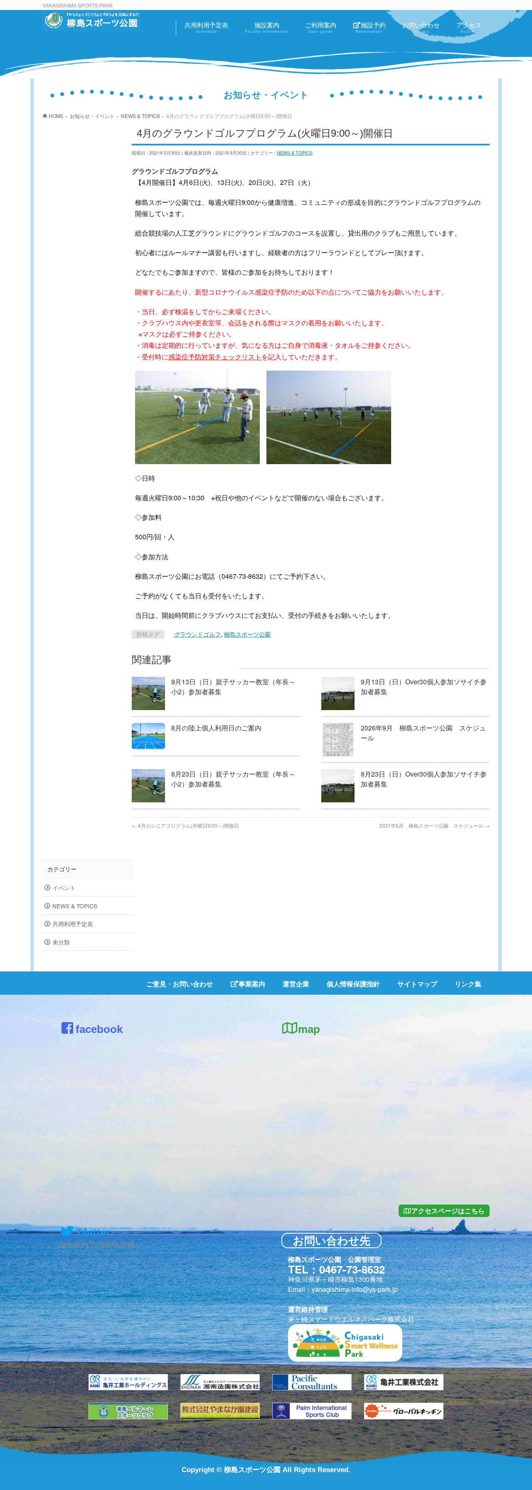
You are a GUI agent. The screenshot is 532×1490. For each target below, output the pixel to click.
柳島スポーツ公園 (247, 634)
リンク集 (468, 983)
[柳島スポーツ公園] (91, 23)
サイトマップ (417, 983)
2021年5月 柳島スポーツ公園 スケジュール (434, 825)
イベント (64, 887)
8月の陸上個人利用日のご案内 (216, 728)
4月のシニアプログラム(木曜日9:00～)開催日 (185, 825)
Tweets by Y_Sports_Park (97, 1244)
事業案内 (252, 983)
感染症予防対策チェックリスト (214, 356)
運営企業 (296, 983)
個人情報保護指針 (353, 983)
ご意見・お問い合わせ (179, 983)
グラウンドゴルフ (197, 634)
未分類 (61, 942)
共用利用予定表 (72, 924)
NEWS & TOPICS (295, 152)
